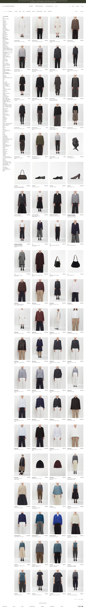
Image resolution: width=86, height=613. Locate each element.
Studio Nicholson (6, 146)
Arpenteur (4, 28)
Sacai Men (4, 129)
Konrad (4, 88)
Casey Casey (5, 41)
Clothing (16, 11)
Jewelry (33, 11)
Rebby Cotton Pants (70, 391)
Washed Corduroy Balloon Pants (18, 158)
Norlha (4, 116)
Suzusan (4, 147)
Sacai (4, 128)
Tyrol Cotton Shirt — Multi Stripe (54, 450)
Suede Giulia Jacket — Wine (37, 333)
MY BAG (82, 6)
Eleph (4, 68)
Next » (82, 599)
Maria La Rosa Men (6, 98)
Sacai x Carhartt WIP (6, 130)
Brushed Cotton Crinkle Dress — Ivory (55, 42)
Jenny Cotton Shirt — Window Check (55, 362)
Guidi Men (4, 75)
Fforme (4, 71)
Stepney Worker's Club (7, 145)
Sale (56, 6)
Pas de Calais (5, 118)
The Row (4, 150)
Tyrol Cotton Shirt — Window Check (54, 392)
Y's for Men (5, 167)
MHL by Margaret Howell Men (7, 107)
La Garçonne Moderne (7, 89)
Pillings (4, 120)
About (14, 606)
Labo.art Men (5, 91)
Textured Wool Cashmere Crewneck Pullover (36, 158)
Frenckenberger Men (6, 73)
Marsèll (4, 102)
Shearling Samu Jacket (71, 420)
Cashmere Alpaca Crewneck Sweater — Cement (36, 566)
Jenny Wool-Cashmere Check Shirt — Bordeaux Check (19, 304)
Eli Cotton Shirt (70, 304)
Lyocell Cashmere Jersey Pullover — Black (54, 129)
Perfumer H (5, 119)
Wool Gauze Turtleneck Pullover (54, 71)
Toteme (4, 154)
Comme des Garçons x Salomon (6, 54)
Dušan (4, 66)
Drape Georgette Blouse (71, 245)
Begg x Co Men (5, 36)
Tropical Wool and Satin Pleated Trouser (36, 216)
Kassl (4, 87)
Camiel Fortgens (6, 39)
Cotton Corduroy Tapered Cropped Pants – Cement (71, 566)
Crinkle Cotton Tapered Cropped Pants (36, 508)
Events (62, 606)
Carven (4, 40)
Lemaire (4, 94)
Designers (31, 6)
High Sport (5, 76)
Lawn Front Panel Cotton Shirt (37, 41)
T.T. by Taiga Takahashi (6, 156)
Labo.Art (4, 90)
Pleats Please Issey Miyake (7, 123)
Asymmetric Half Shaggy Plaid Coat (37, 275)
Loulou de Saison (6, 96)
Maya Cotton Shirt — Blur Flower (71, 362)
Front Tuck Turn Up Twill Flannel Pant (36, 245)
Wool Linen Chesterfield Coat (19, 128)
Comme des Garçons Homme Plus (7, 50)
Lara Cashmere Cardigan (36, 304)
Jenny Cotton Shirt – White (72, 449)
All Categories (5, 11)
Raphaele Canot (5, 125)
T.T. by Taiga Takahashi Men (7, 157)
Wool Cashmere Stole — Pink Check (55, 333)
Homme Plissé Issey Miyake (7, 77)
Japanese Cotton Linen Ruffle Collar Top (72, 537)
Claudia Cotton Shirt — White (72, 333)
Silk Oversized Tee (53, 507)
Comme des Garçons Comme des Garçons (7, 52)
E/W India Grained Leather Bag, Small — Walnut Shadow (19, 187)
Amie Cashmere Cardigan (54, 536)
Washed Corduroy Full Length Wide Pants (37, 71)
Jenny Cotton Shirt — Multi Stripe (18, 421)
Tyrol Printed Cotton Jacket (54, 420)
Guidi (3, 74)
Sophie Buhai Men (6, 142)
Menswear (50, 11)
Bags (20, 11)
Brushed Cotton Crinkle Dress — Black (19, 100)
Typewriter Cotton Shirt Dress (19, 41)
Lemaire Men (5, 95)
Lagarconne (8, 6)
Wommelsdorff (17, 535)
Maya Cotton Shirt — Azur (18, 449)
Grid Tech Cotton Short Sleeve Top (55, 595)
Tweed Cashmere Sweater (18, 507)
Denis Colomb (5, 61)
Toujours (4, 155)
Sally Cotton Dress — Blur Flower (54, 304)
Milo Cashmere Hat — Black (36, 478)
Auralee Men (5, 32)
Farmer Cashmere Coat (36, 362)
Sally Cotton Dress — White (19, 333)
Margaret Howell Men (7, 101)
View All (76, 11)
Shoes (23, 11)
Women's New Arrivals (39, 6)
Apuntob (4, 27)
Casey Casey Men (6, 42)
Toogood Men (5, 153)
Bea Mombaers (5, 34)
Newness (10, 11)
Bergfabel (4, 37)
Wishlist (77, 6)
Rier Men (4, 127)
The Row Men (5, 151)
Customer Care (32, 606)
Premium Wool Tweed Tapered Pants (72, 71)
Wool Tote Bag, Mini (70, 275)
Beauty (45, 11)
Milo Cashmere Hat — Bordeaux (53, 479)
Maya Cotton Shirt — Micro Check (18, 392)
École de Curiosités (6, 67)
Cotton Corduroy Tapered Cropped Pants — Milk (71, 479)
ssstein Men (5, 144)
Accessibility (52, 606)
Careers (42, 606)
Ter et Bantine (5, 149)
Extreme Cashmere (6, 69)
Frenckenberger (6, 72)
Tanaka (4, 148)
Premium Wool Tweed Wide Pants (36, 129)
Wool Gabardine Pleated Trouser (18, 246)
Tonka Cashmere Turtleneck (19, 536)
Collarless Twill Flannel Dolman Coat (18, 275)
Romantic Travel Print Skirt (72, 128)
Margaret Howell (6, 100)
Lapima (4, 92)
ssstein (4, 143)
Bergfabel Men (5, 38)
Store (22, 606)
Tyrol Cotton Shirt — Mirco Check (36, 392)
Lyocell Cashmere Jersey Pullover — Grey (18, 71)
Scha (3, 132)
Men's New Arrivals (49, 6)
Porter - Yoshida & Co (6, 124)
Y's (68, 244)
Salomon (4, 131)
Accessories (28, 11)
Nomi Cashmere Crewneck (36, 536)
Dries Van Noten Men (6, 64)
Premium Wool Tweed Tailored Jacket (37, 100)
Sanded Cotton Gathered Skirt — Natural (19, 566)
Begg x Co (4, 35)
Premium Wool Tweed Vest (71, 99)
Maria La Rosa (5, 97)
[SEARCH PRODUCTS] (70, 6)
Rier (3, 126)
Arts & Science (5, 29)
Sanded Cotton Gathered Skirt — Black (72, 508)
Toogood (4, 152)
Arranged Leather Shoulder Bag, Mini (54, 275)
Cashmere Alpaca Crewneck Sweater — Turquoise (54, 566)
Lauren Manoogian (6, 93)
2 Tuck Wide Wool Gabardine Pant (54, 245)
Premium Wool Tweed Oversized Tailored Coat (54, 100)
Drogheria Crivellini (6, 65)
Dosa (3, 62)
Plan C (4, 122)
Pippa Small (5, 121)
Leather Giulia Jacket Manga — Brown (19, 362)
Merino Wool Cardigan (71, 41)
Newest (82, 11)
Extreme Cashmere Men (7, 70)
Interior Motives (39, 11)
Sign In (73, 6)
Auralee (4, 31)
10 (79, 599)
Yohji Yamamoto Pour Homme (6, 170)
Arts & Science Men (6, 30)
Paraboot (4, 117)
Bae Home (4, 33)
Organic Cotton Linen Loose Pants (54, 158)
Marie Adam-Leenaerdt (7, 99)
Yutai (3, 171)
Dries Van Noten (5, 63)
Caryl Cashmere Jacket (36, 420)
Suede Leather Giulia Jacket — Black (37, 450)
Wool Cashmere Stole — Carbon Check (18, 479)
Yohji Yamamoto (5, 168)
